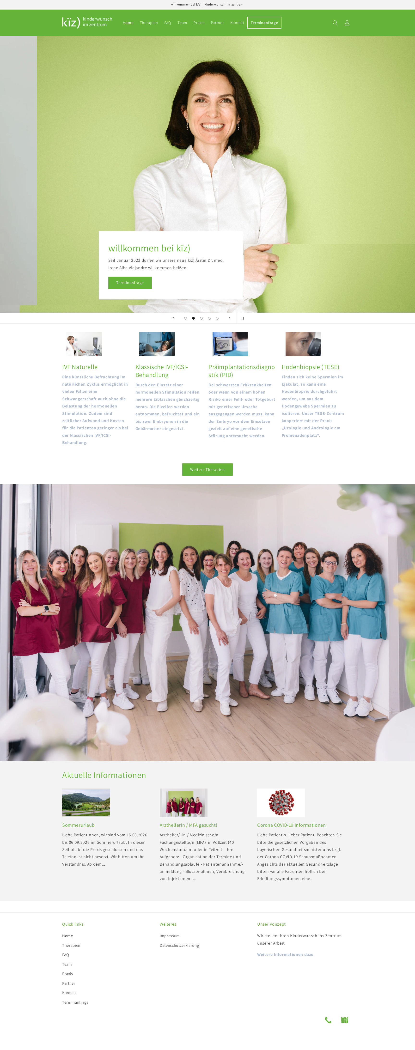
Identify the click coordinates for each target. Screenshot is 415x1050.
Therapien (71, 945)
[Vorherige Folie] (173, 318)
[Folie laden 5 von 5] (217, 318)
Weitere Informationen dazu (285, 954)
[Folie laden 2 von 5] (193, 318)
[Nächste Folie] (229, 318)
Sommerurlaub (78, 825)
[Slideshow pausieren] (242, 318)
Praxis (67, 973)
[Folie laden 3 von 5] (201, 318)
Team (67, 964)
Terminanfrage (93, 282)
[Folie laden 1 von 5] (185, 318)
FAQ (65, 954)
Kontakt (69, 992)
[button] (335, 23)
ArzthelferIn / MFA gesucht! (188, 825)
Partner (68, 983)
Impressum (170, 935)
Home (67, 935)
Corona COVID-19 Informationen (291, 825)
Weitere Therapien (207, 469)
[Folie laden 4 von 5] (209, 318)
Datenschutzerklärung (179, 945)
